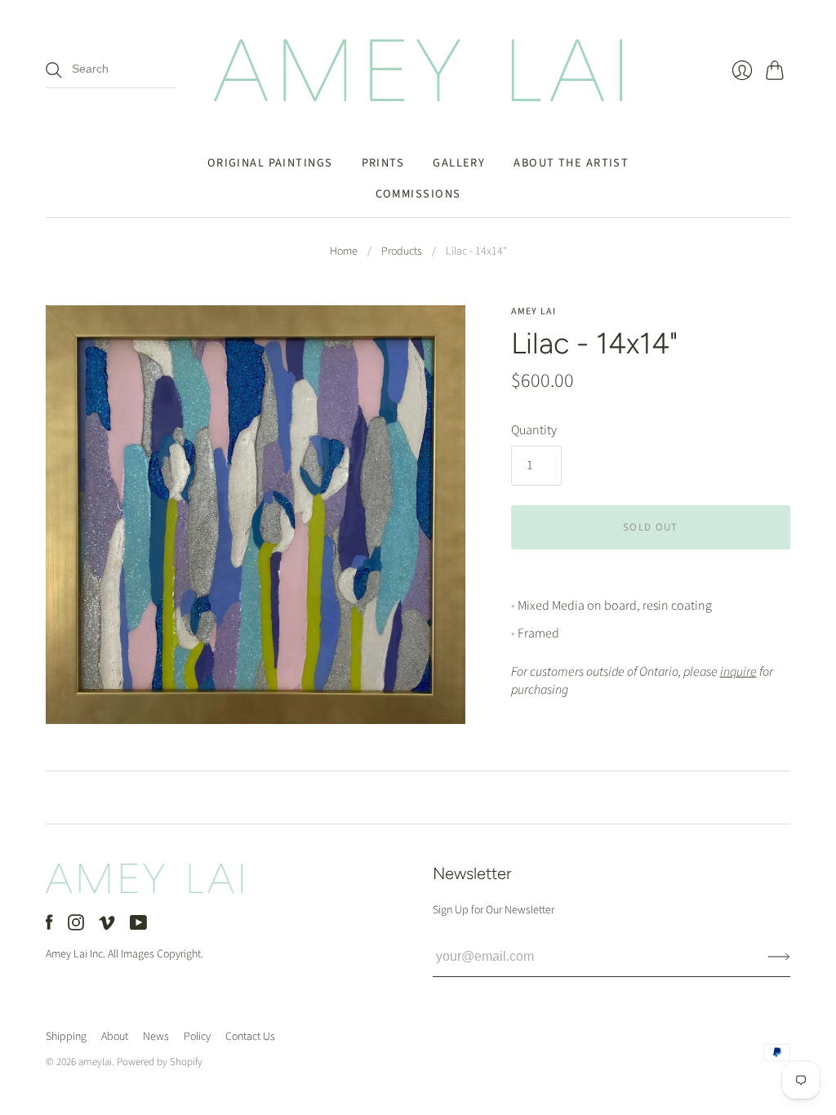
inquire (738, 672)
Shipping (66, 1036)
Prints (383, 162)
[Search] (54, 70)
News (156, 1036)
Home (344, 252)
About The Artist (571, 162)
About (114, 1036)
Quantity (534, 430)
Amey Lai (534, 311)
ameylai (95, 1062)
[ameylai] (418, 70)
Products (401, 252)
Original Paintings (270, 162)
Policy (197, 1036)
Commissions (418, 193)
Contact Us (250, 1036)
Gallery (459, 162)
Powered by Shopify (159, 1062)
